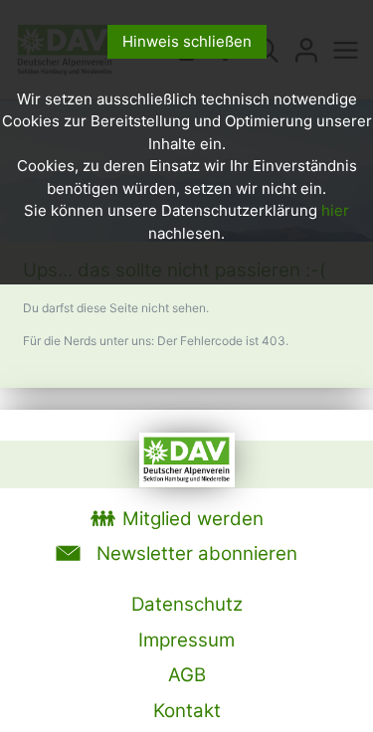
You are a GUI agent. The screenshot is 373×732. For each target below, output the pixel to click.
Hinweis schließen (187, 41)
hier (335, 210)
